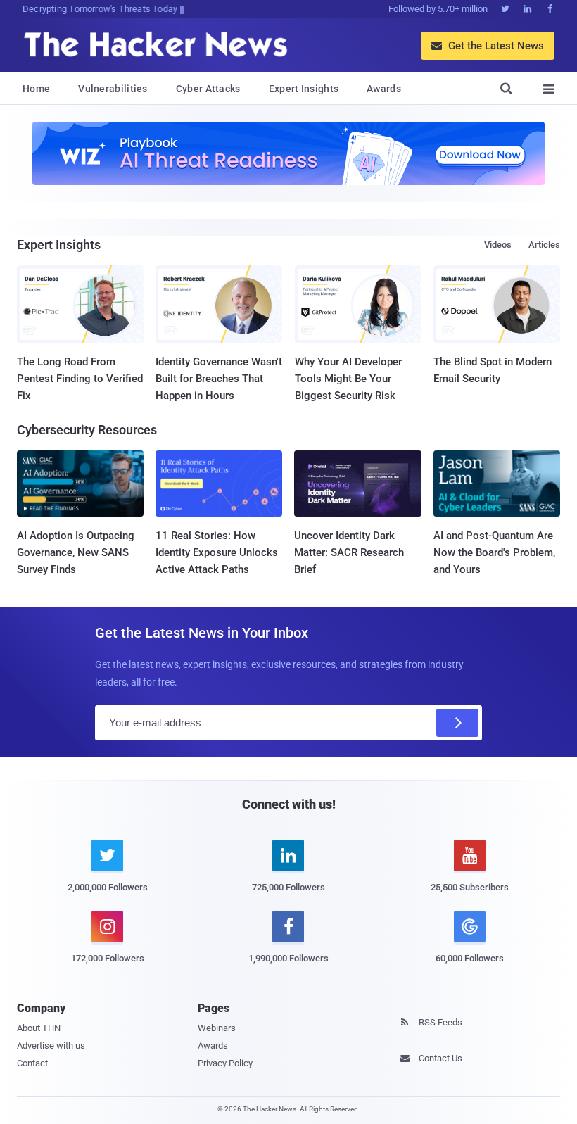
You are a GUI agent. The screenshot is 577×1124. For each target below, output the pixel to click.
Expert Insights (304, 88)
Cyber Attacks (208, 88)
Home (36, 88)
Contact (32, 1063)
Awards (384, 88)
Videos (498, 244)
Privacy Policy (225, 1063)
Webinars (217, 1028)
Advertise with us (51, 1045)
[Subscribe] (457, 723)
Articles (544, 244)
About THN (39, 1028)
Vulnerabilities (113, 88)
